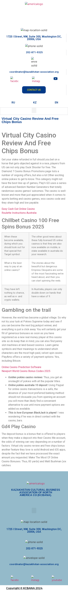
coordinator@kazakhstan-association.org (34, 71)
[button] (34, 110)
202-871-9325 (34, 52)
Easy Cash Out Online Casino (18, 208)
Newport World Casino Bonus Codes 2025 (26, 371)
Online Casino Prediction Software (21, 367)
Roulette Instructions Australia (19, 212)
